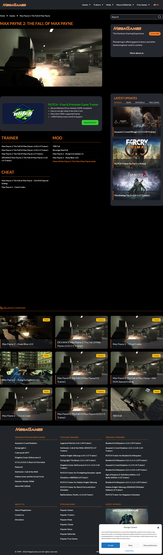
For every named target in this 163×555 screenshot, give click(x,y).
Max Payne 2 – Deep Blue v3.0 (65, 157)
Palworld (19, 467)
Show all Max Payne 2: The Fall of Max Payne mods (74, 161)
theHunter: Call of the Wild (26, 472)
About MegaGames (23, 510)
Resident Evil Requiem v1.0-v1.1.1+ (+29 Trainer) (126, 460)
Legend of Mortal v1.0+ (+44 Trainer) (75, 443)
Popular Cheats (66, 524)
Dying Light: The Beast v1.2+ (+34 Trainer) (78, 460)
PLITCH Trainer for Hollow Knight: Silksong (78, 482)
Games (12, 16)
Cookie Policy (129, 551)
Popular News (66, 529)
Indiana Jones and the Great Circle (29, 476)
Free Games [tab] (154, 102)
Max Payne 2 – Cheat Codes (13, 187)
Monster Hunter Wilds (24, 481)
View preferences (150, 545)
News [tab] (128, 102)
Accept (110, 545)
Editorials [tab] (140, 102)
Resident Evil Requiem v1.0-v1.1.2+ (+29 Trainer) (126, 482)
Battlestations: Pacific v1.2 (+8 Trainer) (76, 495)
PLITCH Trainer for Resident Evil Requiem (123, 455)
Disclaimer (19, 519)
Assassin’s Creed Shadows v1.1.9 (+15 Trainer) (125, 465)
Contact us (19, 515)
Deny (130, 545)
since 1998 (154, 33)
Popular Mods (66, 519)
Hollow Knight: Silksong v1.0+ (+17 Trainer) (78, 455)
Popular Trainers (67, 515)
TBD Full (56, 146)
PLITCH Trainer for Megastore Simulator (123, 495)
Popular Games (66, 510)
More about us (137, 53)
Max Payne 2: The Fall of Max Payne (35, 16)
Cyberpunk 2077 (22, 452)
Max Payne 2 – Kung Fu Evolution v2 (68, 154)
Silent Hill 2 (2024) (22, 486)
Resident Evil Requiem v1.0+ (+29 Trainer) (123, 443)
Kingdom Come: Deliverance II (28, 457)
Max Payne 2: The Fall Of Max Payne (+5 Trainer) (22, 154)
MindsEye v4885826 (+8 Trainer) (74, 477)
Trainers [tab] (118, 102)
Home (2, 16)
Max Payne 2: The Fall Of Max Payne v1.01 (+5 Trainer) (25, 150)
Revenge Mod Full (60, 150)
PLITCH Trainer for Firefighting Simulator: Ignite (80, 473)
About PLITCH (90, 122)
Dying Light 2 (20, 448)
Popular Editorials (67, 534)
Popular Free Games (69, 539)
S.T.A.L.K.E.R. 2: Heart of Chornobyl (30, 462)
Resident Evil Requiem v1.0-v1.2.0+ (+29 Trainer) (126, 470)
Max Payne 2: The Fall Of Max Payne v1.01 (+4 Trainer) (25, 146)
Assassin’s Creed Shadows (26, 443)
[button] (158, 527)
